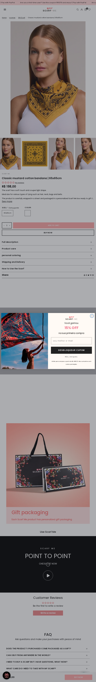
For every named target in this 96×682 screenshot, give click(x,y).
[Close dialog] (92, 316)
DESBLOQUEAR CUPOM (71, 350)
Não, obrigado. (71, 356)
